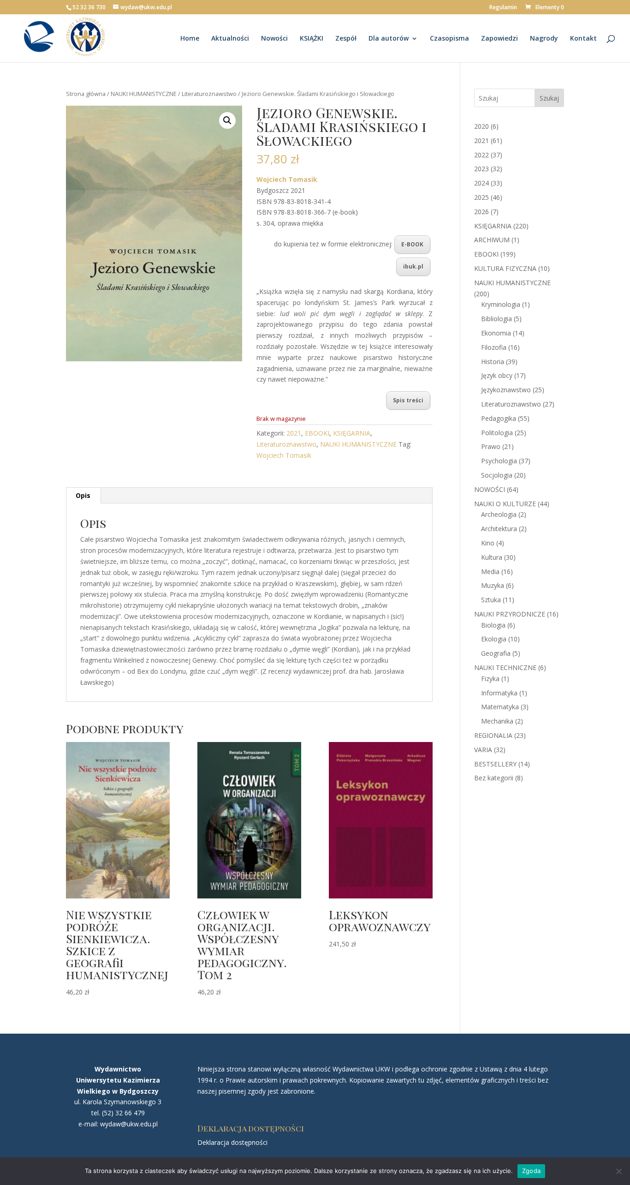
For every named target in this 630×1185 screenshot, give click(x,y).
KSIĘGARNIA (351, 433)
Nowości (274, 38)
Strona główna (86, 94)
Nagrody (544, 38)
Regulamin (503, 8)
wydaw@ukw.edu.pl (129, 1123)
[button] (227, 120)
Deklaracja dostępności (232, 1142)
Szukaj (549, 98)
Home (189, 38)
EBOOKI (317, 433)
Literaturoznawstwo (209, 94)
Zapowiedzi (499, 38)
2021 (293, 433)
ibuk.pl (413, 266)
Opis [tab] (83, 495)
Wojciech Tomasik (283, 455)
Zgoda (531, 1170)
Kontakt (583, 38)
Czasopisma (449, 38)
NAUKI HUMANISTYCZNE (144, 94)
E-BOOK (412, 244)
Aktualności (230, 38)
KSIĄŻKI (311, 38)
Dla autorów (388, 38)
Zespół (346, 38)
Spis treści (408, 400)
